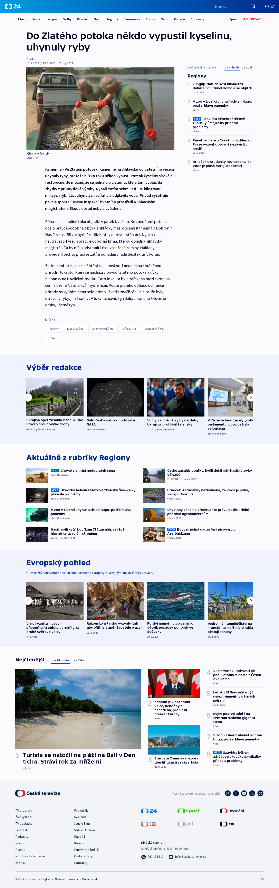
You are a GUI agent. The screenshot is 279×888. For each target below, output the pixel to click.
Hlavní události (29, 19)
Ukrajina (52, 19)
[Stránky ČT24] (149, 810)
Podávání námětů (86, 850)
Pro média (81, 810)
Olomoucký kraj (154, 328)
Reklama (80, 817)
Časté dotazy (83, 856)
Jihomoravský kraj (103, 328)
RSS (261, 879)
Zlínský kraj (129, 328)
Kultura (179, 19)
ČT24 (29, 59)
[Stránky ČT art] (185, 824)
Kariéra (79, 843)
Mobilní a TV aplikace (30, 856)
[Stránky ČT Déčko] (148, 824)
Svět (97, 19)
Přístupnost (89, 879)
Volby (67, 19)
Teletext (21, 830)
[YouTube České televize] (244, 793)
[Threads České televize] (260, 793)
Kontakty (80, 863)
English (45, 879)
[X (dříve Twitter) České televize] (252, 793)
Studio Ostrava (84, 830)
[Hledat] (253, 6)
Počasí (150, 19)
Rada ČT (80, 836)
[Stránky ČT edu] (227, 824)
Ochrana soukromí (66, 879)
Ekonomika (132, 19)
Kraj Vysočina (75, 328)
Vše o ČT (21, 863)
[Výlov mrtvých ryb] (100, 108)
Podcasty (197, 19)
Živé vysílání (23, 817)
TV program (23, 810)
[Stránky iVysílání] (232, 810)
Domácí (82, 19)
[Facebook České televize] (236, 793)
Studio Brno (82, 823)
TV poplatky (23, 823)
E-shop (20, 850)
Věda (164, 19)
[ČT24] (13, 6)
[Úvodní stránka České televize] (38, 793)
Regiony (112, 19)
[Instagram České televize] (227, 793)
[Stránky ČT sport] (188, 810)
